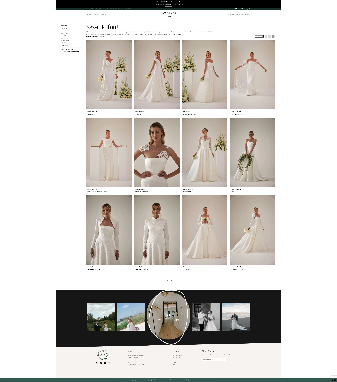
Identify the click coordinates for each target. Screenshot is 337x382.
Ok (334, 380)
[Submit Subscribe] (224, 359)
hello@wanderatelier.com (136, 364)
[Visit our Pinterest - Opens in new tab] (109, 363)
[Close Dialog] (2, 380)
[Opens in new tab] (104, 317)
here (218, 380)
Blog (174, 367)
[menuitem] (90, 8)
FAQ (174, 364)
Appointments (177, 357)
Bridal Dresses (177, 355)
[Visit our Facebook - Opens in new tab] (96, 363)
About (174, 360)
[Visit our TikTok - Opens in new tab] (105, 363)
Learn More (168, 6)
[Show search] (239, 9)
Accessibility (184, 375)
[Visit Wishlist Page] (242, 9)
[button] (235, 9)
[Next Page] (174, 280)
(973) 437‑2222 (132, 362)
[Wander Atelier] (248, 9)
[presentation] (109, 74)
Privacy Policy (176, 375)
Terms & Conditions (166, 375)
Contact (175, 362)
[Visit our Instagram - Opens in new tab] (101, 363)
